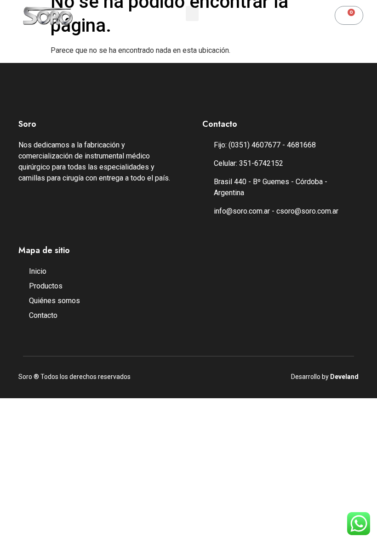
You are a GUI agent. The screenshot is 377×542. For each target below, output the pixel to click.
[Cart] (349, 15)
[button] (192, 13)
